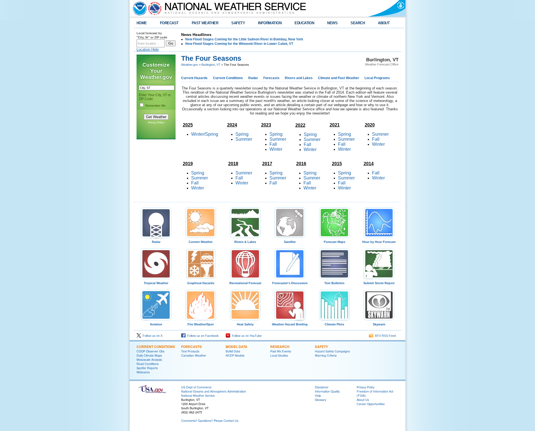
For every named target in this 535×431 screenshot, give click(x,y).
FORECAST (169, 23)
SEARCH (358, 23)
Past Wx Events (280, 351)
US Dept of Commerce (196, 387)
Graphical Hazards (200, 283)
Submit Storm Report (379, 283)
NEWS (332, 23)
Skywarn (379, 324)
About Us (363, 400)
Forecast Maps (334, 241)
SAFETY (238, 23)
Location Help (148, 49)
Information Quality (327, 391)
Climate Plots (334, 324)
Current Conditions (228, 78)
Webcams (143, 372)
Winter (275, 149)
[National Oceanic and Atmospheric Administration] (138, 8)
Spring (242, 134)
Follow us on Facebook (202, 335)
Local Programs (377, 78)
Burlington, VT (210, 64)
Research (280, 346)
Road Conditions (148, 364)
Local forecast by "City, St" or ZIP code (152, 35)
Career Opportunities (371, 404)
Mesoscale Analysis (149, 359)
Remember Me (155, 105)
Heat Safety (245, 324)
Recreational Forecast (245, 283)
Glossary (320, 400)
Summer (380, 134)
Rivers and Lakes (299, 78)
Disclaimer (322, 387)
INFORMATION (269, 23)
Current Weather (201, 241)
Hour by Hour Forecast (379, 241)
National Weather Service (198, 395)
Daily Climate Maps (149, 355)
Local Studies (279, 355)
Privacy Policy (156, 122)
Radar (253, 78)
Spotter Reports (147, 368)
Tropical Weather (156, 283)
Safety (321, 346)
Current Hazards (194, 78)
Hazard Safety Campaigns (332, 351)
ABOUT (384, 23)
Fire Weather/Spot (201, 324)
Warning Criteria (326, 355)
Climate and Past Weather (338, 78)
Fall (376, 139)
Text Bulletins (334, 283)
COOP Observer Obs (150, 351)
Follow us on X (151, 335)
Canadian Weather (193, 355)
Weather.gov (189, 64)
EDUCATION (304, 23)
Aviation (156, 324)
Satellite (290, 241)
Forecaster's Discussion (290, 283)
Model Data (236, 346)
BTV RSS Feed (384, 335)
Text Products (190, 351)
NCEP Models (235, 355)
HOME (142, 23)
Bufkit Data (233, 351)
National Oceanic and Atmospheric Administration (213, 391)
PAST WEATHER (205, 23)
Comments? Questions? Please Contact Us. (210, 420)
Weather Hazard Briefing (290, 324)
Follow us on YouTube (246, 335)
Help (318, 395)
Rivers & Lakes (245, 241)
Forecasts (271, 78)
